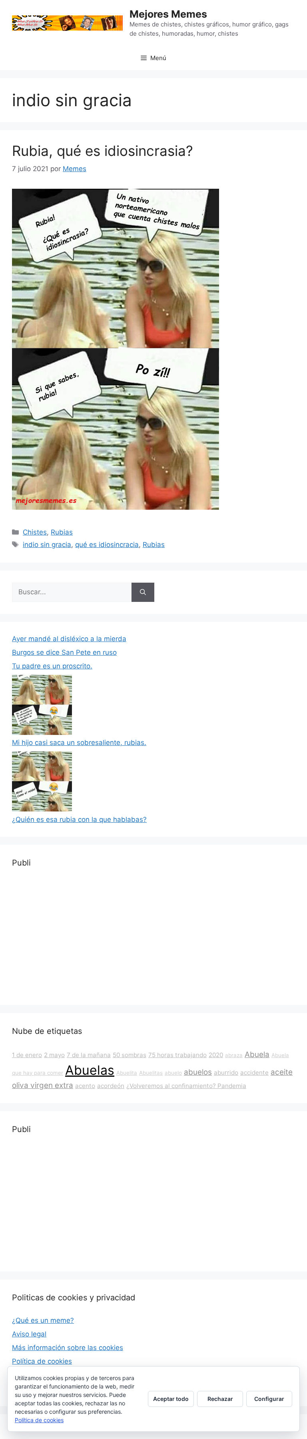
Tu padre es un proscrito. (52, 666)
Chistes (35, 532)
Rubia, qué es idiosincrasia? (102, 150)
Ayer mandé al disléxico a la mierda (69, 639)
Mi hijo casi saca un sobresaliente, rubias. (79, 743)
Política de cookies (42, 1361)
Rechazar (220, 1398)
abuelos (198, 1072)
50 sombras (129, 1055)
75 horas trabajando (177, 1055)
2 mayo (54, 1055)
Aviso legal (29, 1334)
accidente (254, 1072)
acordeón (110, 1086)
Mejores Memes (168, 14)
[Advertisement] (153, 937)
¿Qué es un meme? (43, 1320)
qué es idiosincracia (107, 545)
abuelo (173, 1073)
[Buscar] (143, 592)
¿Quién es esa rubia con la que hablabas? (79, 819)
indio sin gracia (47, 545)
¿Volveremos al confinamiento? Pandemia (186, 1086)
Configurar (269, 1398)
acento (85, 1086)
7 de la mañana (89, 1055)
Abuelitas (151, 1073)
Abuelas (89, 1070)
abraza (234, 1055)
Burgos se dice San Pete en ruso (64, 652)
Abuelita (126, 1073)
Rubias (62, 532)
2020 (216, 1055)
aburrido (226, 1072)
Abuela (257, 1054)
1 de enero (27, 1055)
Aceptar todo (171, 1398)
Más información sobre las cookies (67, 1348)
